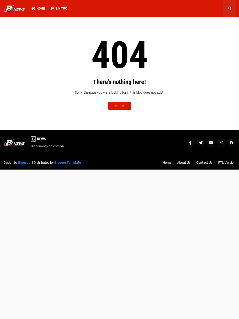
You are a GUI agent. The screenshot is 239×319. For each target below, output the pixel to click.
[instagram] (221, 143)
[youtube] (211, 143)
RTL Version (226, 162)
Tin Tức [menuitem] (61, 8)
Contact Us (204, 162)
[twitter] (201, 143)
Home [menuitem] (41, 8)
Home (119, 106)
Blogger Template (67, 162)
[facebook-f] (190, 143)
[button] (229, 8)
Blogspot (25, 162)
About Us (183, 162)
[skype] (231, 143)
